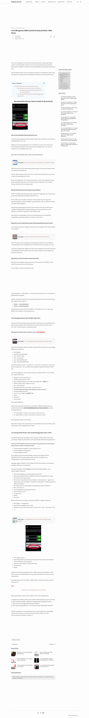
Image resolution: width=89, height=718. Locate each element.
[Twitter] (40, 713)
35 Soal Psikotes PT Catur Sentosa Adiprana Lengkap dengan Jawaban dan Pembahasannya (69, 144)
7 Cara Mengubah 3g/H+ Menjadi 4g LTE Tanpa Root (24, 666)
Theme (69, 715)
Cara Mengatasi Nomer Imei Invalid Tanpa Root (29, 88)
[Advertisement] (44, 15)
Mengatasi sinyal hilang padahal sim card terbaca (34, 590)
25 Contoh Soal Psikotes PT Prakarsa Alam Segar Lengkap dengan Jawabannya (69, 124)
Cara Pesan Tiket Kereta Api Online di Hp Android (36, 237)
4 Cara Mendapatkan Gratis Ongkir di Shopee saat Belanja (24, 659)
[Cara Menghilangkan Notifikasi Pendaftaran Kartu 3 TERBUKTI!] (36, 662)
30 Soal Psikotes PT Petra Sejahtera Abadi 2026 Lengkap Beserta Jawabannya (68, 135)
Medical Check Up (52, 1)
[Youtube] (43, 713)
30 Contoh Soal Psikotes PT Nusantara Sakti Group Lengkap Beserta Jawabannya (69, 113)
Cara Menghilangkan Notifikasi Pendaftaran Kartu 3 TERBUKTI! (46, 659)
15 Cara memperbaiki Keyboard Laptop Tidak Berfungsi (38, 341)
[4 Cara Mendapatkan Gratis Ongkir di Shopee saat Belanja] (13, 662)
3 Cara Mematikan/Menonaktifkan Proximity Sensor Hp (47, 666)
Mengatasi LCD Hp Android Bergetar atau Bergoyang (24, 653)
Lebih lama (15, 644)
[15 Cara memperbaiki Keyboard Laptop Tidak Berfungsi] (15, 343)
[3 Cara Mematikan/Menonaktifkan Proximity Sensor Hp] (36, 668)
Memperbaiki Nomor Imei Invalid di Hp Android (26, 86)
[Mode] (77, 2)
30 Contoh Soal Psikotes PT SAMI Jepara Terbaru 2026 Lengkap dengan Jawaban (69, 98)
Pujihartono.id (16, 2)
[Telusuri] (80, 2)
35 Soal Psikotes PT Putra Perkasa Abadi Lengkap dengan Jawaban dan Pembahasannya (68, 119)
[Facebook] (38, 713)
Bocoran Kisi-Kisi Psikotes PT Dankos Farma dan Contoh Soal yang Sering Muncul (69, 104)
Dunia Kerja (69, 1)
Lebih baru (51, 644)
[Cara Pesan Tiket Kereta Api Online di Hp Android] (15, 238)
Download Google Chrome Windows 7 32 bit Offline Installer (39, 162)
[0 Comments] (51, 36)
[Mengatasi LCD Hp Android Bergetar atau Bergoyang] (13, 655)
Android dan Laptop (16, 639)
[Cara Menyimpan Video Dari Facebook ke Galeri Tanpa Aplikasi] (15, 522)
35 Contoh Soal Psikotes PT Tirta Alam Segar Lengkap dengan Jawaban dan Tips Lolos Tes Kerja (69, 129)
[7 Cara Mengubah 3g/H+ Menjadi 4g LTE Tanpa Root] (13, 668)
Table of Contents (17, 83)
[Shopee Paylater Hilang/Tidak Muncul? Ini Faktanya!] (36, 655)
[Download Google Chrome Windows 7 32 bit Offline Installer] (15, 164)
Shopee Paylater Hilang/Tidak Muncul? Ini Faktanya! (46, 653)
